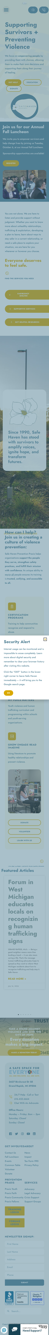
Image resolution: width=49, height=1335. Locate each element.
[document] (24, 667)
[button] (45, 639)
